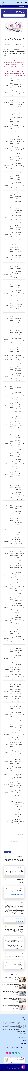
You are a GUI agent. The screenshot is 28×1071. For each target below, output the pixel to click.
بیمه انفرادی (12, 894)
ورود (21, 2)
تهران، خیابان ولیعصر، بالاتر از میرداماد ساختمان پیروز (14, 1029)
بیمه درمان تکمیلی (16, 871)
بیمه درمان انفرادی (19, 921)
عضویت (18, 2)
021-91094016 (22, 1033)
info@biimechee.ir (21, 1031)
